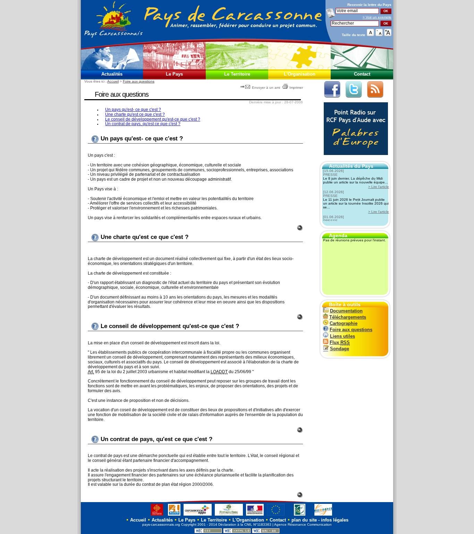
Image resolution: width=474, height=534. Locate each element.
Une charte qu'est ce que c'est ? (135, 114)
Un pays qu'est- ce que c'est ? (133, 109)
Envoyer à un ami (266, 87)
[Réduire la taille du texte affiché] (379, 34)
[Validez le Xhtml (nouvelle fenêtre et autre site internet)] (237, 532)
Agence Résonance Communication (303, 524)
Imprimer (296, 87)
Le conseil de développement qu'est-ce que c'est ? (152, 119)
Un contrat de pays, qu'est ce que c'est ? (142, 124)
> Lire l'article (378, 187)
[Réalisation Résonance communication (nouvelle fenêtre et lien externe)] (323, 515)
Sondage (339, 348)
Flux (340, 342)
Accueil (113, 81)
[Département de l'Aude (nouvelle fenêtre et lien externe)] (174, 515)
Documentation (346, 310)
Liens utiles (342, 336)
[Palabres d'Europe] (354, 158)
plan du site (304, 520)
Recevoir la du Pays (369, 5)
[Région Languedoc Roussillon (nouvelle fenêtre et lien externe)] (153, 515)
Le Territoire (237, 74)
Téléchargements (347, 317)
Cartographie (343, 323)
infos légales (334, 520)
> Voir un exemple (377, 17)
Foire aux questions (138, 81)
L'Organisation (299, 74)
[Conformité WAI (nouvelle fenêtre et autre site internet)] (266, 532)
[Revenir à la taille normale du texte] (370, 34)
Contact (362, 74)
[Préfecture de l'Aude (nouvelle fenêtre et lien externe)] (255, 515)
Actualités (111, 74)
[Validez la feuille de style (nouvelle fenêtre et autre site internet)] (208, 532)
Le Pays (174, 74)
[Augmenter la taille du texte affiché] (387, 34)
